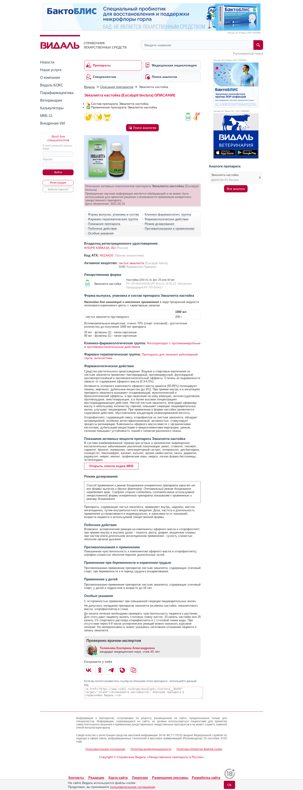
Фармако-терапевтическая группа (113, 219)
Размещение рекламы (170, 777)
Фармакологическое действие (167, 219)
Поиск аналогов (144, 127)
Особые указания (101, 233)
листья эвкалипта (131, 263)
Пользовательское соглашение (105, 749)
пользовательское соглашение (132, 787)
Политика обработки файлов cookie (199, 749)
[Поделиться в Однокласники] (99, 670)
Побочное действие (102, 228)
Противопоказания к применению (169, 228)
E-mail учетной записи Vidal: (57, 147)
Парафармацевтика (57, 93)
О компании (50, 77)
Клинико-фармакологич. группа (168, 214)
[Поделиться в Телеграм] (111, 670)
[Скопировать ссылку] (133, 670)
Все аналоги (236, 189)
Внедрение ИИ (52, 123)
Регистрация (58, 182)
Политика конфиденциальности (151, 749)
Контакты (76, 777)
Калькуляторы (52, 108)
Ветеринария (51, 100)
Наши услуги (50, 70)
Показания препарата (104, 224)
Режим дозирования (159, 224)
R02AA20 (107, 255)
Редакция (96, 777)
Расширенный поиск (248, 53)
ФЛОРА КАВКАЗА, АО (100, 248)
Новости (47, 62)
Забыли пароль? (58, 189)
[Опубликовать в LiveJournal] (122, 670)
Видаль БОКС (51, 85)
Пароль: (48, 159)
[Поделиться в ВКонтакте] (88, 670)
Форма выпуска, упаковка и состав (113, 214)
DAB (122, 266)
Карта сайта (118, 777)
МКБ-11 (46, 116)
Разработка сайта (206, 777)
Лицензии (140, 777)
